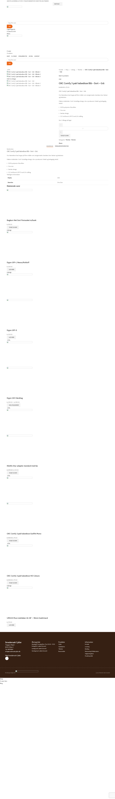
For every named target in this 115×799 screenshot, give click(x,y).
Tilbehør (80, 70)
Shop (67, 70)
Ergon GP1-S (12, 330)
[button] (13, 227)
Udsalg (73, 70)
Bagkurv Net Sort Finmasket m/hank (21, 220)
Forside (61, 70)
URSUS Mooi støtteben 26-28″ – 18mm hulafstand (27, 618)
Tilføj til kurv (65, 135)
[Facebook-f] (7, 658)
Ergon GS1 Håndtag (15, 398)
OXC (60, 79)
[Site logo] (14, 13)
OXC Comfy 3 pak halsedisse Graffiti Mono (24, 533)
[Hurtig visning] (9, 217)
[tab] (50, 146)
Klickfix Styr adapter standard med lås (22, 466)
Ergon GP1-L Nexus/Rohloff (18, 262)
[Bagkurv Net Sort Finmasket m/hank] (19, 202)
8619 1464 (56, 4)
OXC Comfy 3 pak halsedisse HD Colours (23, 576)
